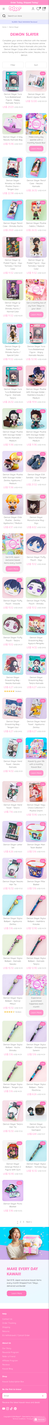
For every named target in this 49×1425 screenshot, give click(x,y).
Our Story (6, 1348)
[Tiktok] (11, 1408)
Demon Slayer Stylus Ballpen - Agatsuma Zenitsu (12, 921)
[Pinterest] (15, 1408)
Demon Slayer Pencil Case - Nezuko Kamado (36, 183)
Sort (36, 65)
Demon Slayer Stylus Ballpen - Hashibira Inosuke (36, 921)
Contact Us (7, 1319)
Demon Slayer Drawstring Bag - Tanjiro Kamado (36, 680)
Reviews (6, 1364)
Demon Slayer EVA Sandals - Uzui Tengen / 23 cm (36, 477)
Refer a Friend (8, 1356)
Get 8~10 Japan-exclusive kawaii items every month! (13, 560)
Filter (13, 65)
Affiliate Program (10, 1360)
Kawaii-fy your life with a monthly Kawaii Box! (36, 764)
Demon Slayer (14, 27)
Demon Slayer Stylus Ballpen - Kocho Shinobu (12, 1047)
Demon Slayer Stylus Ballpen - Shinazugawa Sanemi (36, 1047)
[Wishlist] (38, 8)
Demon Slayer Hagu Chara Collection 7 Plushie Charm (36, 808)
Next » (29, 1222)
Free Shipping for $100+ (24, 22)
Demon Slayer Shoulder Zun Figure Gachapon (36, 1127)
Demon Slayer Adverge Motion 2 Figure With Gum (13, 1167)
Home (4, 27)
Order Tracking (9, 1323)
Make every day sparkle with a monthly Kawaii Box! (36, 140)
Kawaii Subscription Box (13, 1381)
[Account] (33, 8)
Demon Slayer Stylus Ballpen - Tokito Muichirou (36, 1087)
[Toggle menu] (3, 8)
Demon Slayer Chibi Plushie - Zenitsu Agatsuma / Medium (12, 520)
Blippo (18, 1416)
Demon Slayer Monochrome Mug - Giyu (36, 520)
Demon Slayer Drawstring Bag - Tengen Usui (13, 724)
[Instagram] (7, 1408)
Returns (5, 1331)
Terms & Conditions (19, 1419)
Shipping (6, 1327)
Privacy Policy (31, 1419)
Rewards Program (10, 1352)
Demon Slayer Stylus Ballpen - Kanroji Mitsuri (12, 1001)
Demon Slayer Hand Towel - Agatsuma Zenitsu (36, 724)
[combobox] (17, 15)
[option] (24, 22)
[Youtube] (3, 1408)
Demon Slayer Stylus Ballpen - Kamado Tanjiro (36, 961)
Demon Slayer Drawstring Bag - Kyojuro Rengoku (36, 640)
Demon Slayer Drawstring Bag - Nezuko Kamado (13, 680)
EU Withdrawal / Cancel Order (16, 1335)
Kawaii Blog (7, 1368)
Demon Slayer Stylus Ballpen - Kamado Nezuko (12, 961)
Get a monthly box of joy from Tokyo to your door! (36, 305)
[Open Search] (4, 15)
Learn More (36, 148)
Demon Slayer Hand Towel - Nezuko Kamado (13, 764)
